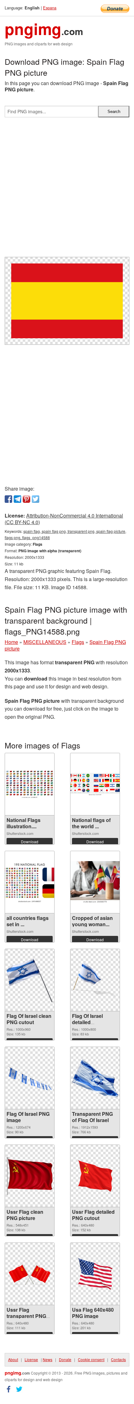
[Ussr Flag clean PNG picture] (30, 1176)
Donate (65, 1359)
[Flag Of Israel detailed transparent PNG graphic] (95, 980)
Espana (49, 8)
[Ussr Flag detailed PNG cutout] (95, 1176)
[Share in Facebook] (8, 499)
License (31, 1359)
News (47, 1359)
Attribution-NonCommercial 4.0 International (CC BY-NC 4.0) (64, 519)
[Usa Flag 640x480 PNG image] (95, 1274)
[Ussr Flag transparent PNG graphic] (30, 1274)
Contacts (118, 1359)
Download (29, 841)
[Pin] (26, 499)
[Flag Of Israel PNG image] (30, 1078)
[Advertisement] (67, 189)
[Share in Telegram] (17, 499)
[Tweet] (35, 499)
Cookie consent (91, 1359)
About (13, 1359)
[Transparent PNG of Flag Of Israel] (95, 1078)
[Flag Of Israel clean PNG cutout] (30, 980)
